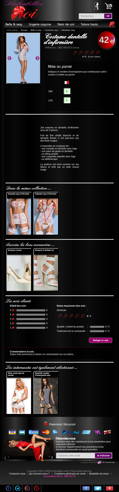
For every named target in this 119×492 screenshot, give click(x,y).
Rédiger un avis (100, 340)
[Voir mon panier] (108, 6)
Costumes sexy (51, 30)
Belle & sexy (36, 30)
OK (107, 16)
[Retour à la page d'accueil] (24, 10)
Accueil (24, 30)
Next (37, 58)
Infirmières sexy (68, 30)
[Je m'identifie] (96, 8)
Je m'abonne (103, 455)
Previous (9, 58)
